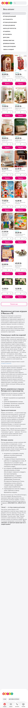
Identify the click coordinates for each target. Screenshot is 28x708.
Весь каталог (6, 13)
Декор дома (6, 37)
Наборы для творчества (9, 28)
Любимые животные (8, 40)
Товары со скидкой (8, 49)
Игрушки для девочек (9, 25)
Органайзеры (6, 31)
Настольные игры (8, 19)
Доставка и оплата (14, 699)
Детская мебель (7, 34)
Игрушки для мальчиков (10, 22)
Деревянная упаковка (9, 43)
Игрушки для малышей (9, 16)
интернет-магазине (6, 363)
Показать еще (14, 304)
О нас (4, 699)
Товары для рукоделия (9, 46)
